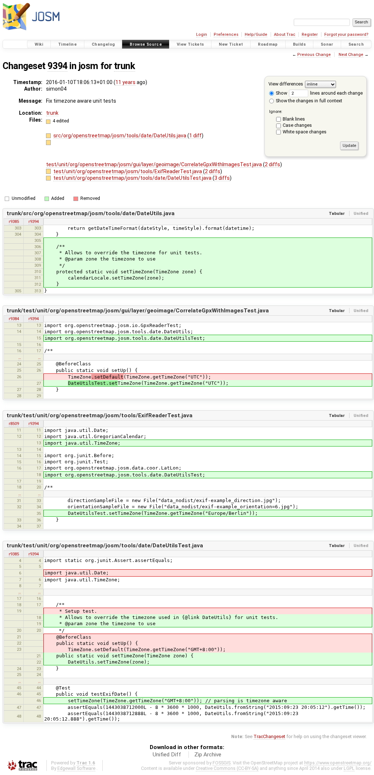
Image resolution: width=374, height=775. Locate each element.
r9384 (14, 318)
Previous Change (314, 54)
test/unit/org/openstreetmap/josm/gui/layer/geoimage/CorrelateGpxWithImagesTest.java (154, 164)
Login (201, 34)
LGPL (349, 768)
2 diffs (272, 164)
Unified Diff (167, 754)
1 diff (195, 135)
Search (356, 44)
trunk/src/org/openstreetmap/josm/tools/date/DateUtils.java (91, 213)
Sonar (327, 44)
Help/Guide (256, 34)
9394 (57, 66)
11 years (125, 82)
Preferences (226, 34)
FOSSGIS (221, 762)
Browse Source (146, 44)
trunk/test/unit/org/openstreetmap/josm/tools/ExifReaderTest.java (99, 415)
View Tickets (190, 44)
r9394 (33, 221)
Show (281, 93)
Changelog (103, 44)
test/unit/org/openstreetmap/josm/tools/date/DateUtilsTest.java (133, 178)
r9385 (14, 221)
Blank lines (294, 119)
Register (310, 34)
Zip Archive (207, 754)
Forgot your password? (346, 34)
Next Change (351, 54)
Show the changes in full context (308, 100)
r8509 (14, 423)
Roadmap (268, 44)
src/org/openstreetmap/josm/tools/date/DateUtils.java (120, 135)
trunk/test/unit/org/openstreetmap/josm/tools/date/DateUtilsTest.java (105, 545)
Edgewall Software (76, 768)
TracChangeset (269, 736)
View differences (285, 84)
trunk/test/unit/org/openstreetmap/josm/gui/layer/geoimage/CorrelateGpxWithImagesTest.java (138, 310)
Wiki (39, 44)
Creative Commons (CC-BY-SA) (227, 768)
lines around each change (336, 93)
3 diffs (222, 178)
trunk (124, 66)
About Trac (284, 34)
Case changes (297, 125)
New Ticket (231, 44)
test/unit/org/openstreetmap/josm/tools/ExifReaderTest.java (128, 171)
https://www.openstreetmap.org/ (337, 762)
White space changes (305, 131)
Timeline (67, 44)
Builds (299, 44)
